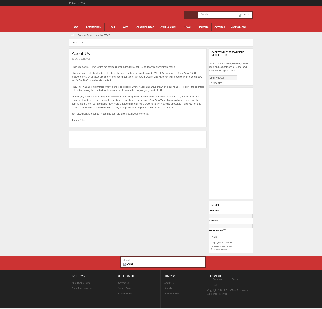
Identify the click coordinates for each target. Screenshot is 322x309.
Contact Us (123, 283)
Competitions (125, 293)
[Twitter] (193, 15)
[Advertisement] (137, 139)
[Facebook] (187, 15)
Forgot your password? (221, 242)
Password (213, 221)
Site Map (168, 288)
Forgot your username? (221, 246)
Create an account (219, 249)
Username (214, 210)
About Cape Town (81, 283)
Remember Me (216, 230)
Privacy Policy (171, 293)
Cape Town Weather (82, 288)
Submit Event (125, 288)
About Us (169, 283)
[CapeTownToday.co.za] (97, 14)
